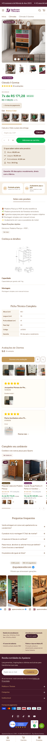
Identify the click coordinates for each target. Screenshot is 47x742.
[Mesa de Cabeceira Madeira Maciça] (12, 470)
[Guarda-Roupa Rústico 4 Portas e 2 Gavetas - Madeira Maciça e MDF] (34, 470)
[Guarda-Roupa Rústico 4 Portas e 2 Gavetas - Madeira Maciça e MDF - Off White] (31, 502)
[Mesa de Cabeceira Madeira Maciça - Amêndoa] (4, 502)
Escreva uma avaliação (18, 359)
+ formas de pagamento (12, 105)
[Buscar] (39, 10)
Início (4, 17)
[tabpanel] (23, 219)
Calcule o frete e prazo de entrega (15, 128)
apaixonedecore (13, 609)
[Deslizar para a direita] (43, 508)
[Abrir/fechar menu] (3, 10)
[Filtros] (37, 359)
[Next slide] (43, 69)
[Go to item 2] (19, 370)
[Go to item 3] (31, 370)
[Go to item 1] (8, 370)
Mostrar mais (22, 434)
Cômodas (12, 17)
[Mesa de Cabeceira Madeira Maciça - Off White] (9, 502)
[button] (7, 86)
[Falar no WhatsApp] (41, 726)
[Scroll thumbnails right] (42, 370)
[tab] (22, 200)
